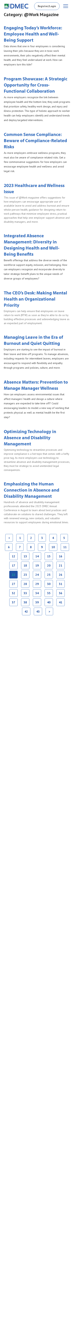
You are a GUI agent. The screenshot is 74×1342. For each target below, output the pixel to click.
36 (60, 592)
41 (60, 601)
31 (60, 583)
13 (25, 555)
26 (60, 574)
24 (37, 574)
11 (65, 546)
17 (13, 564)
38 (25, 601)
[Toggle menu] (65, 6)
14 (37, 555)
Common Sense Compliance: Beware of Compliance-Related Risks (35, 140)
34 (37, 592)
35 (49, 592)
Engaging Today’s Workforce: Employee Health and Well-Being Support (33, 34)
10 (53, 546)
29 (37, 583)
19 (37, 564)
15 (49, 555)
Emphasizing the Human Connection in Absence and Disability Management (31, 490)
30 (49, 583)
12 (13, 555)
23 (25, 574)
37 (13, 601)
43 (38, 610)
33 (25, 592)
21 (60, 564)
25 (49, 574)
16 (60, 555)
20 (49, 564)
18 (25, 564)
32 (13, 592)
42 (26, 610)
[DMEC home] (16, 6)
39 (37, 601)
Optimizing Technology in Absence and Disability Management (30, 437)
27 (13, 583)
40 (49, 601)
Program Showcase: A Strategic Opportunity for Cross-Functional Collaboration (35, 85)
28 (25, 583)
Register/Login (47, 6)
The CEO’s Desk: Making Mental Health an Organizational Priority (35, 299)
